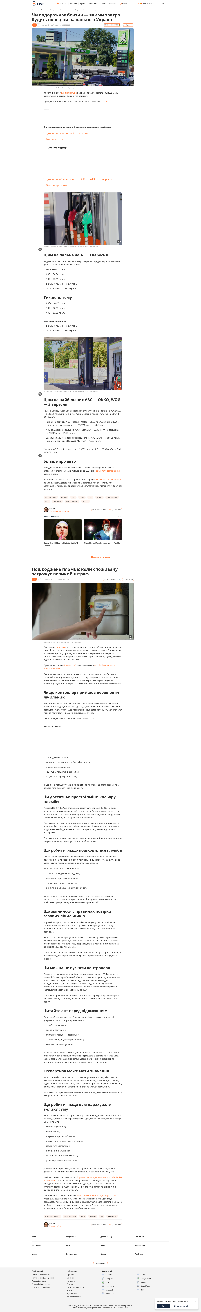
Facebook (109, 1290)
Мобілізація (140, 1245)
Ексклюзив (36, 1245)
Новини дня (71, 1254)
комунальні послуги (52, 1216)
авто (73, 497)
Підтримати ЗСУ (149, 4)
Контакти (71, 1281)
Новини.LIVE (69, 665)
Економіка (92, 3)
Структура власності (75, 1287)
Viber (108, 1282)
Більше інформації (181, 1306)
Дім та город (106, 1237)
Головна (34, 10)
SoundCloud (145, 1286)
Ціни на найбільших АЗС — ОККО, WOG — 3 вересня (79, 179)
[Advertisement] (82, 115)
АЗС (90, 497)
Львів (102, 1245)
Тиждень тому (55, 139)
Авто (34, 1237)
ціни (46, 501)
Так (163, 1306)
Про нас (70, 1275)
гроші (82, 497)
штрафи (93, 1216)
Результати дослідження (107, 470)
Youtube (109, 1275)
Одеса (103, 1254)
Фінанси (43, 10)
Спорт (103, 3)
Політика (139, 1254)
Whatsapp (110, 1294)
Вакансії (70, 1278)
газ (102, 1216)
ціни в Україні (112, 497)
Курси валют (72, 1293)
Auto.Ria (104, 101)
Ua (162, 4)
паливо (99, 497)
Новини (73, 3)
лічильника (60, 647)
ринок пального (72, 501)
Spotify (143, 1282)
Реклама (70, 1284)
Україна (63, 3)
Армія (82, 3)
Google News (146, 1278)
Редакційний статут (40, 1281)
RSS (142, 1290)
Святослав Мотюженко (59, 511)
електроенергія (70, 1216)
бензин (64, 497)
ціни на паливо (50, 497)
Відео (124, 3)
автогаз (85, 501)
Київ (68, 1245)
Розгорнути (100, 1263)
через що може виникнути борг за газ (96, 1195)
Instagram (110, 1286)
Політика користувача (41, 1275)
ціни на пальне (69, 92)
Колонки (112, 3)
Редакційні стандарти (41, 1284)
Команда (70, 1290)
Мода (34, 1254)
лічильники (112, 1216)
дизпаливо (57, 501)
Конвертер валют (74, 1297)
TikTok (143, 1275)
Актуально (71, 1237)
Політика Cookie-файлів (41, 1287)
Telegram (109, 1278)
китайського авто (111, 479)
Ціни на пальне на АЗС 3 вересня (67, 133)
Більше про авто (56, 185)
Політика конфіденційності (43, 1278)
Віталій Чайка (55, 1226)
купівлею (97, 479)
